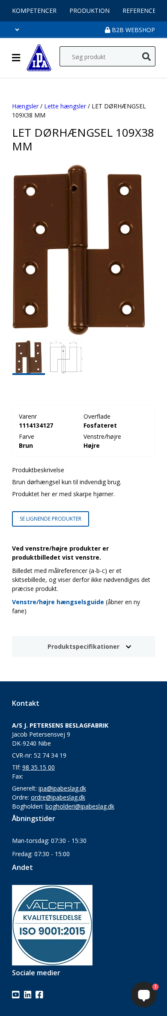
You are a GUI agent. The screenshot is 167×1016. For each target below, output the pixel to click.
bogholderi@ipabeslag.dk (79, 806)
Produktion (89, 10)
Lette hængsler (65, 106)
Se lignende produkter (50, 518)
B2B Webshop (132, 30)
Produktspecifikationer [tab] (83, 646)
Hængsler (25, 106)
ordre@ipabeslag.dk (58, 797)
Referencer (141, 10)
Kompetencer (34, 10)
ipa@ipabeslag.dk (62, 788)
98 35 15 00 (38, 767)
